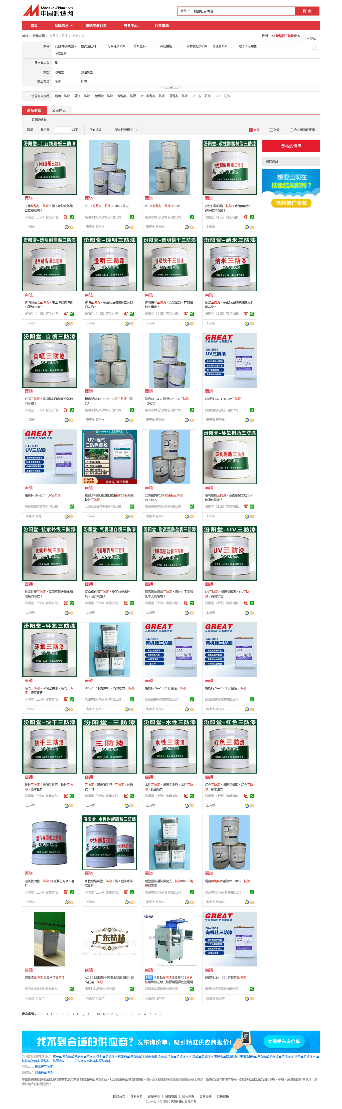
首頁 (34, 25)
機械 (149, 977)
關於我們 (119, 1096)
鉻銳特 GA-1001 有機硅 (225, 977)
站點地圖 (171, 1096)
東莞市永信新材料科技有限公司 (43, 989)
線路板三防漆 (44, 1067)
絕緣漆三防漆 (104, 96)
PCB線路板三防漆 (153, 96)
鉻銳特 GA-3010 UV (223, 399)
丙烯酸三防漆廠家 (201, 1056)
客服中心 (154, 1096)
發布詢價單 (291, 146)
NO (105, 1014)
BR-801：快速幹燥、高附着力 (109, 688)
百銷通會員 (39, 119)
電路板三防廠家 (85, 1056)
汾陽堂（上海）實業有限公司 (43, 217)
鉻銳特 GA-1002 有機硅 (165, 688)
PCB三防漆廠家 (76, 1061)
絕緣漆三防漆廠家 (282, 1056)
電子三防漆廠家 (63, 1056)
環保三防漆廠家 (178, 1056)
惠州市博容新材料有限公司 (103, 217)
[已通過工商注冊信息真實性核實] (72, 217)
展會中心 (131, 25)
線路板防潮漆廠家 (99, 1061)
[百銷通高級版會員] (66, 217)
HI (78, 1014)
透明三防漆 (62, 96)
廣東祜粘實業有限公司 (100, 989)
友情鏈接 (223, 1096)
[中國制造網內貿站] (48, 10)
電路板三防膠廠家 (53, 1061)
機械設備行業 (96, 25)
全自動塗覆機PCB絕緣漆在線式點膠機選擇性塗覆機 (169, 979)
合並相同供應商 (304, 130)
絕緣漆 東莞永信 (45, 977)
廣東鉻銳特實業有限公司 (221, 410)
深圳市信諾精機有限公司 (161, 989)
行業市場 (162, 25)
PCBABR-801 (163, 206)
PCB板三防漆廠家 (130, 1056)
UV (138, 1014)
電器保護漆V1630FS (227, 881)
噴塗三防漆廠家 (304, 1056)
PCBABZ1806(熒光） (108, 206)
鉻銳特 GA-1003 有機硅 (225, 688)
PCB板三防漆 (202, 96)
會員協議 (206, 1096)
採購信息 (62, 25)
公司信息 (59, 110)
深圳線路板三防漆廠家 (254, 1056)
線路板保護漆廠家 (155, 1056)
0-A (40, 1014)
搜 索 (307, 11)
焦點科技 (177, 1101)
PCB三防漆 (223, 96)
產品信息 (34, 110)
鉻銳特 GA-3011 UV (43, 495)
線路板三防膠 (127, 96)
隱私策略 (188, 1096)
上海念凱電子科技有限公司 (103, 507)
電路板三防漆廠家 (226, 1056)
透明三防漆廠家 (106, 1056)
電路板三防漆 (179, 96)
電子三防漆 (82, 96)
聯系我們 (136, 1096)
